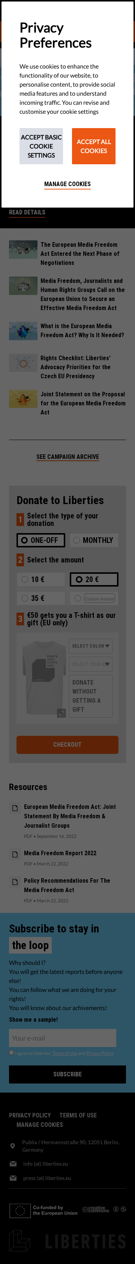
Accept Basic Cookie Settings (41, 146)
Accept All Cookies (94, 146)
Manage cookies (67, 184)
